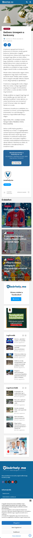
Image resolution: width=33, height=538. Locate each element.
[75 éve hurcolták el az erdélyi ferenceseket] (9, 355)
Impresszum (6, 493)
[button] (30, 500)
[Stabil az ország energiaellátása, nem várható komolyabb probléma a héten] (9, 362)
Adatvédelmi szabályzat (9, 497)
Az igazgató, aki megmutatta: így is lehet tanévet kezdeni (20, 393)
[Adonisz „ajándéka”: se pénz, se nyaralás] (9, 340)
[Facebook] (3, 482)
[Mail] (16, 482)
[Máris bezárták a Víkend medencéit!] (9, 418)
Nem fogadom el (16, 527)
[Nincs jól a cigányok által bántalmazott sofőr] (9, 401)
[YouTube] (12, 482)
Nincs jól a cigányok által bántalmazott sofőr (19, 401)
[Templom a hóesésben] (16, 215)
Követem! (16, 299)
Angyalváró (6, 28)
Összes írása (7, 184)
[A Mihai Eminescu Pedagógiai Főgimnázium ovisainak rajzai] (16, 268)
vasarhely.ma (9, 38)
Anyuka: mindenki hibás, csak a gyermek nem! (20, 409)
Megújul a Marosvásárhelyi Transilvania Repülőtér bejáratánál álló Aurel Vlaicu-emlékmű (20, 374)
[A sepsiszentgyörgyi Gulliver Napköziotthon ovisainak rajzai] (16, 242)
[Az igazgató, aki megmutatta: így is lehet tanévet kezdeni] (9, 393)
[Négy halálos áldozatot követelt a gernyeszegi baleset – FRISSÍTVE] (9, 425)
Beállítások (16, 532)
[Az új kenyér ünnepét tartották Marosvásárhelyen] (9, 347)
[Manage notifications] (30, 535)
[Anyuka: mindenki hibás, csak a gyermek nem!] (9, 409)
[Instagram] (9, 482)
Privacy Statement (16, 535)
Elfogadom (16, 523)
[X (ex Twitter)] (6, 482)
